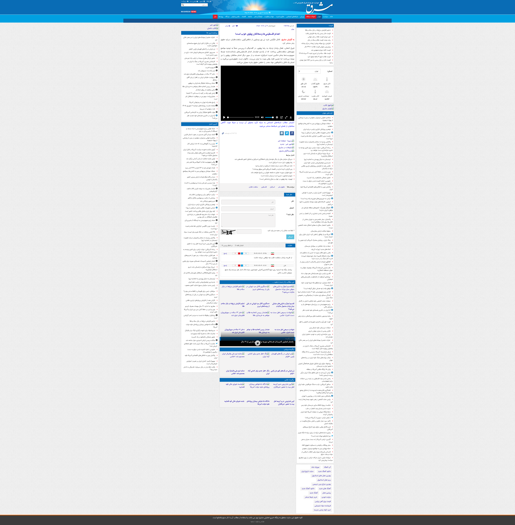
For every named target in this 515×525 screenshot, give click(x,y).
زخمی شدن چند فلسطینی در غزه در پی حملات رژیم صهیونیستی (316, 379)
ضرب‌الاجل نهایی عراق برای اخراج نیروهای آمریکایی (318, 428)
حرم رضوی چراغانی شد (207, 201)
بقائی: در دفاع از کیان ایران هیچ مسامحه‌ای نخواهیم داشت (202, 44)
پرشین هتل (326, 492)
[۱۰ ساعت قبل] (232, 319)
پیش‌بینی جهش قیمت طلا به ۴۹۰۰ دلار (317, 47)
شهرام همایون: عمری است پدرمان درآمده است (276, 176)
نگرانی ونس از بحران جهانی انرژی (319, 331)
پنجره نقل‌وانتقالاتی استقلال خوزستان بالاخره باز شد (200, 274)
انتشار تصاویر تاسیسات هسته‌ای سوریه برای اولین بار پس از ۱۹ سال (267, 342)
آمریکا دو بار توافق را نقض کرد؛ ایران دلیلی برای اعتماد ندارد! (316, 235)
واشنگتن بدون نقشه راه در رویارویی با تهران (316, 396)
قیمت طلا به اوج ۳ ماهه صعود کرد (319, 56)
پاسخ (225, 253)
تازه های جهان (327, 113)
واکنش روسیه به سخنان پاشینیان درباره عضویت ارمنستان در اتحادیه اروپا (316, 143)
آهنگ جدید (314, 492)
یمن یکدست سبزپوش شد (206, 70)
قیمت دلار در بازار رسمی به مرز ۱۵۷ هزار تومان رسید (316, 61)
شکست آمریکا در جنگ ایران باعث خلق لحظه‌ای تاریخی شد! (200, 345)
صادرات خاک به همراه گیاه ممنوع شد (203, 333)
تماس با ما (193, 2)
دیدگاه (227, 16)
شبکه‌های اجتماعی (292, 16)
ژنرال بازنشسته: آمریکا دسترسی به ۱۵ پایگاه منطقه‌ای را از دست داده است (317, 353)
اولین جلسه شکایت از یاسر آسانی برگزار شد (200, 158)
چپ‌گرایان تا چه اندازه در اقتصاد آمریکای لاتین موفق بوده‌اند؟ (272, 169)
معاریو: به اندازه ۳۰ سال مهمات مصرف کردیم (200, 306)
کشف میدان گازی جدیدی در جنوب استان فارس (199, 134)
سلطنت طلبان (253, 187)
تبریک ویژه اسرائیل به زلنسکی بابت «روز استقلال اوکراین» (318, 154)
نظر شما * (290, 214)
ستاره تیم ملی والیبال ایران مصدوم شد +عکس (235, 372)
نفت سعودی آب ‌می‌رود (207, 109)
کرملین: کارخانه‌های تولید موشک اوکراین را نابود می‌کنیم (316, 203)
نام (293, 201)
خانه (331, 16)
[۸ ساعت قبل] (257, 360)
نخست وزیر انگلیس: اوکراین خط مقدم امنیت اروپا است (317, 137)
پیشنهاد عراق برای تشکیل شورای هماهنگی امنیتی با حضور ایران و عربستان (315, 364)
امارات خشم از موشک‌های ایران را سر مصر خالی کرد (316, 341)
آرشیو (201, 2)
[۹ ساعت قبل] (257, 319)
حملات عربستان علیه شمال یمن (320, 327)
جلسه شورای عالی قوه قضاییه (234, 401)
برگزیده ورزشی (289, 349)
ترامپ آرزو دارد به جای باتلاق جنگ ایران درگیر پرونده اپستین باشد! (316, 374)
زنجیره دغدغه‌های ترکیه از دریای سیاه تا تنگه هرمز (314, 432)
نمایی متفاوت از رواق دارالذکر (205, 90)
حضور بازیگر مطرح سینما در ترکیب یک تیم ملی (199, 58)
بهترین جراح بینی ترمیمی (322, 484)
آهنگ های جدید (325, 488)
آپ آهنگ (327, 467)
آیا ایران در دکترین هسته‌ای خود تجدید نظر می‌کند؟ (317, 311)
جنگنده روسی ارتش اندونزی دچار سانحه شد (200, 340)
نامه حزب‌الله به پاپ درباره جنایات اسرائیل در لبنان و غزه (273, 166)
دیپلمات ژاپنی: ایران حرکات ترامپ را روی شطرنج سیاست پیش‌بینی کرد (316, 459)
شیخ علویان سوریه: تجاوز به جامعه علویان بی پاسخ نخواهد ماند (271, 172)
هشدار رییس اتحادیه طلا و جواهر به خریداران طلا (198, 86)
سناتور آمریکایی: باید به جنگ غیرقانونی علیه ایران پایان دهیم (315, 385)
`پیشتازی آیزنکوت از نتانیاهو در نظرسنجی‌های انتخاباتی (317, 278)
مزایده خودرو (326, 497)
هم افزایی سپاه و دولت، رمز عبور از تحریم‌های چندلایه (200, 256)
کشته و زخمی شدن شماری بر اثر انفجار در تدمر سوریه (316, 214)
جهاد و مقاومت (269, 16)
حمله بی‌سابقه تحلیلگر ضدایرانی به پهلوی (201, 83)
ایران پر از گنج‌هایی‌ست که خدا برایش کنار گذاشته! (202, 145)
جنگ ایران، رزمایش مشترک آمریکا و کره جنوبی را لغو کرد (315, 241)
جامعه (250, 16)
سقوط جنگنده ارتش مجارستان (321, 231)
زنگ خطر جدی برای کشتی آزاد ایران (258, 372)
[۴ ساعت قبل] (282, 319)
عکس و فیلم (236, 16)
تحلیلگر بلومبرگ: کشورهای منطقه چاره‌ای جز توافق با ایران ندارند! (317, 209)
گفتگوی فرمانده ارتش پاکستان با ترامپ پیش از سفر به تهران (316, 263)
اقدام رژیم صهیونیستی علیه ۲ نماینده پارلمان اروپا (314, 292)
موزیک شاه (315, 467)
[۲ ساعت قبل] (257, 293)
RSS (208, 2)
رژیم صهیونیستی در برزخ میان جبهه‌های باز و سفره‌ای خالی (317, 305)
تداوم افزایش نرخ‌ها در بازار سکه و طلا (318, 30)
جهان (319, 16)
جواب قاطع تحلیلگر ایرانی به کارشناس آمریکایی (199, 112)
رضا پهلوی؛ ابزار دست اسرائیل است (280, 162)
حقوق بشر (281, 187)
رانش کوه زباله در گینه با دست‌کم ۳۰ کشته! (200, 93)
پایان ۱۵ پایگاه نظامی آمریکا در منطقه (318, 369)
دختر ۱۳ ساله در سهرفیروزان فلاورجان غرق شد (199, 74)
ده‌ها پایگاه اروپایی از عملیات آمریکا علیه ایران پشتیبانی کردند (317, 413)
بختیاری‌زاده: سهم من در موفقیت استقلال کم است (201, 97)
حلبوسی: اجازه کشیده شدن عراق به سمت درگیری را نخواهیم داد (318, 182)
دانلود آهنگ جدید (324, 471)
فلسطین (264, 187)
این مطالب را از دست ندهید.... (283, 282)
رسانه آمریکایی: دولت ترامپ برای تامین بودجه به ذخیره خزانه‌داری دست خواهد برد (316, 149)
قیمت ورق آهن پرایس (323, 501)
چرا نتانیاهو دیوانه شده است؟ (321, 436)
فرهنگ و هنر (258, 16)
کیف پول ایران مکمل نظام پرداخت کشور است (200, 211)
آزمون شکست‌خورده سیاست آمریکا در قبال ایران (199, 149)
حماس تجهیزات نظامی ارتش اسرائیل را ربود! (316, 132)
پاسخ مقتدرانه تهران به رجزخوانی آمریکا (202, 102)
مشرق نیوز (314, 6)
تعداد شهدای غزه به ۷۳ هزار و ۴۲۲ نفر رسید (200, 168)
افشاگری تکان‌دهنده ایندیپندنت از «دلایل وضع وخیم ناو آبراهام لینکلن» (316, 391)
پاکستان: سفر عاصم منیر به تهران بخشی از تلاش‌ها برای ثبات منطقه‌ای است (317, 220)
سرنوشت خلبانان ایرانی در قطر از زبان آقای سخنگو (202, 78)
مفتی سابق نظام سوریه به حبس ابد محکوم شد (315, 252)
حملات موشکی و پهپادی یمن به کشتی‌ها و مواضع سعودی (315, 124)
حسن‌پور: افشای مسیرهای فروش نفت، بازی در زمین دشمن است (200, 53)
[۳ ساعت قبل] (232, 391)
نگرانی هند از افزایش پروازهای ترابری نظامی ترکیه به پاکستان (317, 167)
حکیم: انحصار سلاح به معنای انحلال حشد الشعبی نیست (315, 226)
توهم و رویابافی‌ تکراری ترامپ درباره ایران (317, 129)
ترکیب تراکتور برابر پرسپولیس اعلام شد (202, 194)
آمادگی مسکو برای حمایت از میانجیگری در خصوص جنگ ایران (315, 296)
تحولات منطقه (310, 16)
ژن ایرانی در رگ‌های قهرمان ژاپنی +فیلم (282, 372)
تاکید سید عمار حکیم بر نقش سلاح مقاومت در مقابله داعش (316, 422)
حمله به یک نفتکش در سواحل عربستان (318, 246)
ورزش (302, 16)
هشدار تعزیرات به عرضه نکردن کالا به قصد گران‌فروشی (202, 189)
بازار (215, 16)
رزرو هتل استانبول (324, 480)
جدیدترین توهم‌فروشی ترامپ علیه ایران (317, 162)
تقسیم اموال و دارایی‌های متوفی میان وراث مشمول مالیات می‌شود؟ (283, 306)
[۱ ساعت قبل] (257, 343)
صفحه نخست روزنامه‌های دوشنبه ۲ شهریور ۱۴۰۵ (198, 105)
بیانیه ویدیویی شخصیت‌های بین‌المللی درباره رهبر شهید (315, 317)
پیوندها (221, 16)
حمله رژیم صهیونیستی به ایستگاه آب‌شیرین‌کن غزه (201, 221)
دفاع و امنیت (280, 16)
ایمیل (292, 207)
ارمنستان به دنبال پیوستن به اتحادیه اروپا (317, 159)
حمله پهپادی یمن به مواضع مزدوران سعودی (316, 448)
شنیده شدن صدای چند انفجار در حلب (318, 408)
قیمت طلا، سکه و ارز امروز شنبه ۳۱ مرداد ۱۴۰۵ (315, 53)
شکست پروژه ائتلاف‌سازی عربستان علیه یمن (316, 405)
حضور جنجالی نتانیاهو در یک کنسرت (319, 177)
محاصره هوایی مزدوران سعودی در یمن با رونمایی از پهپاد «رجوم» (315, 118)
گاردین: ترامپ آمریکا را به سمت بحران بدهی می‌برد (317, 440)
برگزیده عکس (289, 379)
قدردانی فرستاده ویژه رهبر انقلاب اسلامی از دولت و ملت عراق (317, 453)
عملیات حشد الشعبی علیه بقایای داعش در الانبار (315, 301)
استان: (329, 71)
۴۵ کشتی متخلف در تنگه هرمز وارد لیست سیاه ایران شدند (200, 233)
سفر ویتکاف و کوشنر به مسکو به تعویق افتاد (316, 445)
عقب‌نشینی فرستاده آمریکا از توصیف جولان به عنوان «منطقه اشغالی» (316, 269)
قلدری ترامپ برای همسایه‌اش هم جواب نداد (316, 273)
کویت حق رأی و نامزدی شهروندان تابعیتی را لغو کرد (316, 323)
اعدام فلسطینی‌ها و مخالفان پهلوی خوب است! (257, 34)
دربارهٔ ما (184, 2)
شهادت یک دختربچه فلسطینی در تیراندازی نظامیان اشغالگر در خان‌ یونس (202, 215)
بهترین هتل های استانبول (321, 475)
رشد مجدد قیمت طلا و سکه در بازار (319, 40)
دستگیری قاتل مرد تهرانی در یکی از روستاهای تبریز (257, 305)
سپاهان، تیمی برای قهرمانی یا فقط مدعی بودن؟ (199, 291)
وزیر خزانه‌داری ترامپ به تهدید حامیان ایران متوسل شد (317, 335)
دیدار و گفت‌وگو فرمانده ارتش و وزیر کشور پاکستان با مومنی (202, 178)
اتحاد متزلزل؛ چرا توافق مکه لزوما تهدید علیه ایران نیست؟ (317, 284)
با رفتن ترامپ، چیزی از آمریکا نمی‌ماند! (318, 417)
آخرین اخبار (213, 124)
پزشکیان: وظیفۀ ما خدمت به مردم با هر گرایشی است (200, 316)
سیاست (325, 16)
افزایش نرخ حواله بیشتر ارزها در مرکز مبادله (316, 43)
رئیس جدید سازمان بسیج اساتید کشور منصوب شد (201, 286)
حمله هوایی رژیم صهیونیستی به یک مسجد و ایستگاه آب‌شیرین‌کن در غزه (201, 129)
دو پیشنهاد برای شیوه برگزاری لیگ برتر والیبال (200, 330)
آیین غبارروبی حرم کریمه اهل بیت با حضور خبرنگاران (284, 403)
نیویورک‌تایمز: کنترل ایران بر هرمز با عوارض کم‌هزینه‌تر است (317, 194)
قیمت (331, 25)
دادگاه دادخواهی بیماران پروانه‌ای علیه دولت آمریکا (258, 403)
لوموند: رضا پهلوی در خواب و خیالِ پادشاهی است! (276, 179)
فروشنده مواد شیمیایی (322, 505)
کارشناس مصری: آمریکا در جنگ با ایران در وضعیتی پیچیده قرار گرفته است (318, 347)
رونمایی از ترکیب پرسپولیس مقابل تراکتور (201, 198)
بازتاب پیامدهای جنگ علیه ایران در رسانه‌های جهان (317, 358)
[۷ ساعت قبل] (282, 360)
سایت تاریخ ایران (307, 471)
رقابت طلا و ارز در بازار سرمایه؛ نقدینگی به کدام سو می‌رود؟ (200, 368)
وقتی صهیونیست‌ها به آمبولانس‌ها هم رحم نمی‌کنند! (202, 163)
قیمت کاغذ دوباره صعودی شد (321, 50)
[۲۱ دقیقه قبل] (282, 293)
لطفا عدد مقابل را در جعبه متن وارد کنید (281, 230)
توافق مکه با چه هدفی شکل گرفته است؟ (317, 288)
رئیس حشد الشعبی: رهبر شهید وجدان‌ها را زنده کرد (316, 400)
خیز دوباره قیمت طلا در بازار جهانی (319, 37)
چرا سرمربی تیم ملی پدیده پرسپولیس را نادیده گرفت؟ (200, 184)
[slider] (240, 117)
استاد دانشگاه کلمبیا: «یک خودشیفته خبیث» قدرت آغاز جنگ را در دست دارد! (317, 257)
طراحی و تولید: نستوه (257, 521)
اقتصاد (244, 16)
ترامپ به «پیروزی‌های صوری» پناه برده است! (316, 198)
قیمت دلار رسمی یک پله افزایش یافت (318, 33)
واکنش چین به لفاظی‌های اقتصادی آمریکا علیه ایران (316, 188)
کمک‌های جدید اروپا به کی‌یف (321, 249)
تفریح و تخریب (210, 67)
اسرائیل (272, 187)
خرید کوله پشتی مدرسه (322, 509)
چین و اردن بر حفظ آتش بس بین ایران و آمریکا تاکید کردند (316, 173)
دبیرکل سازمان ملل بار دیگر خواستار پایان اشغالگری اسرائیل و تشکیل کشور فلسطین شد (263, 159)
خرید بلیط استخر (311, 497)
